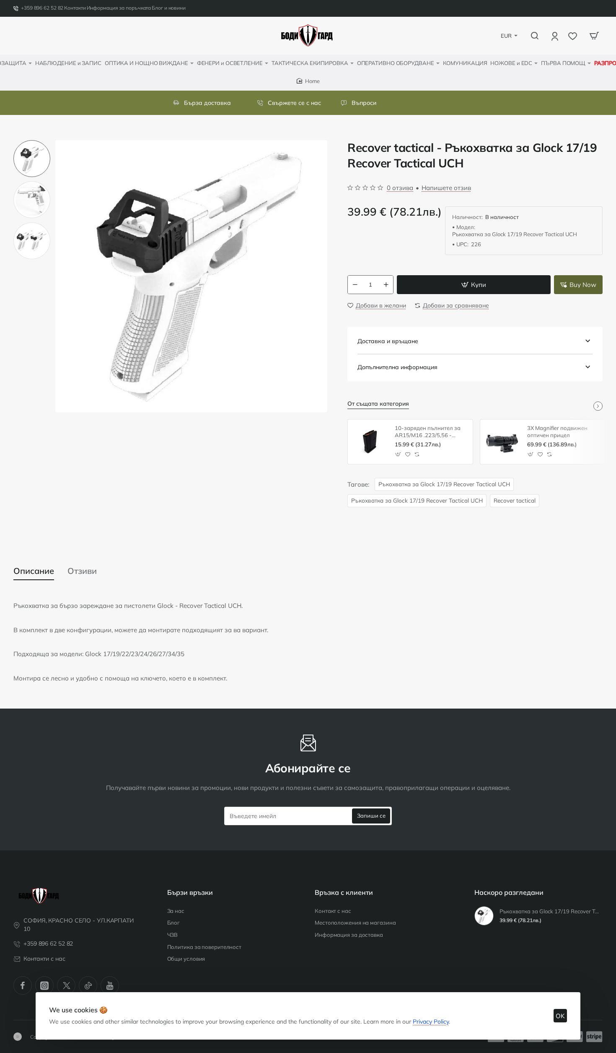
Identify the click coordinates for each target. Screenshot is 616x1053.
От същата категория (378, 403)
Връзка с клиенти (344, 892)
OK (560, 1016)
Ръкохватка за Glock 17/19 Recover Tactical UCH (444, 483)
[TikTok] (88, 985)
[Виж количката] (594, 35)
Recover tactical (515, 500)
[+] (386, 285)
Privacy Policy (431, 1021)
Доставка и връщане (387, 341)
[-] (355, 285)
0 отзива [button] (400, 188)
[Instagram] (44, 985)
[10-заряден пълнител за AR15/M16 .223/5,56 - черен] (370, 442)
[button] (31, 143)
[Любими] (573, 36)
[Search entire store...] (534, 35)
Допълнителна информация (397, 367)
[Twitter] (66, 985)
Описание (33, 571)
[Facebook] (22, 985)
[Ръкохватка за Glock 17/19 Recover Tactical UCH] (484, 915)
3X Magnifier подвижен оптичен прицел (557, 431)
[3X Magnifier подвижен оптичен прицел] (502, 442)
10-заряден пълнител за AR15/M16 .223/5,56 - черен (428, 432)
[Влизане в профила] (555, 36)
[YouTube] (110, 985)
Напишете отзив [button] (446, 188)
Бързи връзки (190, 892)
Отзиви (82, 571)
